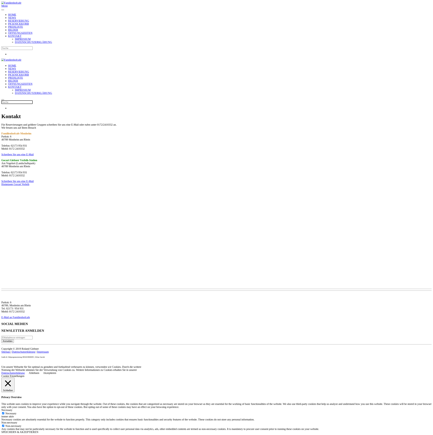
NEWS (12, 17)
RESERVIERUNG (18, 20)
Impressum (43, 351)
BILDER (13, 29)
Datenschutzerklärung (23, 351)
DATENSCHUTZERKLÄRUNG (33, 42)
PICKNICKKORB (18, 23)
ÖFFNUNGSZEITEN (20, 32)
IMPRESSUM (23, 39)
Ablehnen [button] (34, 373)
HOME (12, 14)
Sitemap (6, 351)
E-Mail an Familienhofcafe (15, 317)
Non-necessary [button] (9, 422)
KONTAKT (14, 36)
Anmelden (8, 341)
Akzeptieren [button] (49, 373)
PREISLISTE (15, 26)
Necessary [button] (6, 410)
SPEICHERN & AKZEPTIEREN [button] (19, 432)
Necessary (10, 413)
